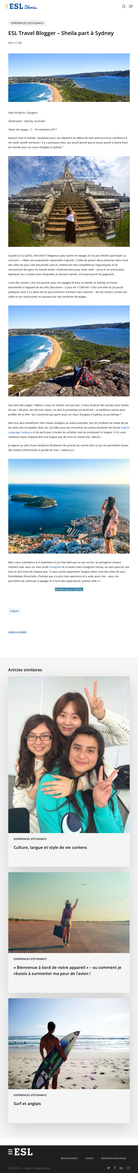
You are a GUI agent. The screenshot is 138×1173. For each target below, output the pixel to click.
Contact (89, 1157)
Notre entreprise (69, 1157)
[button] (131, 6)
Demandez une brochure (113, 1157)
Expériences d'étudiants (27, 23)
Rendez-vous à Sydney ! (69, 589)
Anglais (14, 611)
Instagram (55, 567)
